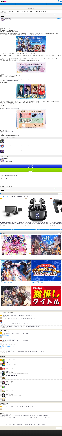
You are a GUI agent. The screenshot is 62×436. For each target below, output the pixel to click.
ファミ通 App (3, 1)
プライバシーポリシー (29, 430)
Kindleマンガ (13, 196)
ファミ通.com (40, 430)
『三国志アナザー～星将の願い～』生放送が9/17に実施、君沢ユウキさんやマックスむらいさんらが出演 (39, 6)
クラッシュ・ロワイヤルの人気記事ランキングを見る (7, 346)
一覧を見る (59, 193)
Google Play (31, 170)
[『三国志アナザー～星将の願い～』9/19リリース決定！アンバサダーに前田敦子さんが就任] (17, 152)
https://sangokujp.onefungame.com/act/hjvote (13, 106)
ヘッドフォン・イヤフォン (5, 196)
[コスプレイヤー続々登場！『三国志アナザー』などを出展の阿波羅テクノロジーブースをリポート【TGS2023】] (20, 142)
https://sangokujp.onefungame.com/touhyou (12, 108)
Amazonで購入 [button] (12, 229)
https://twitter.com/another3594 (11, 134)
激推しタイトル (32, 8)
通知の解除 (35, 430)
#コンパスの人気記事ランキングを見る (6, 335)
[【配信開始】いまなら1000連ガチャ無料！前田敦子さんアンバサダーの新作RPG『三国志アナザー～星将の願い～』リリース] (22, 147)
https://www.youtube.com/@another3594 (12, 80)
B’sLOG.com (44, 430)
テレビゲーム (25, 196)
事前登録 (28, 8)
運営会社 (24, 430)
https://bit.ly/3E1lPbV (9, 131)
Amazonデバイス (19, 196)
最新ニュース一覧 (15, 6)
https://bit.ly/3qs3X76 (9, 132)
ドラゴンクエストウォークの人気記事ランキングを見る (8, 339)
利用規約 (21, 430)
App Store (31, 166)
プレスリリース (21, 6)
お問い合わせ (17, 430)
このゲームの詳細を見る (9, 161)
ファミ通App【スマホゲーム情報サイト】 (6, 6)
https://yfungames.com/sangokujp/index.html (11, 175)
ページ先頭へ (59, 427)
